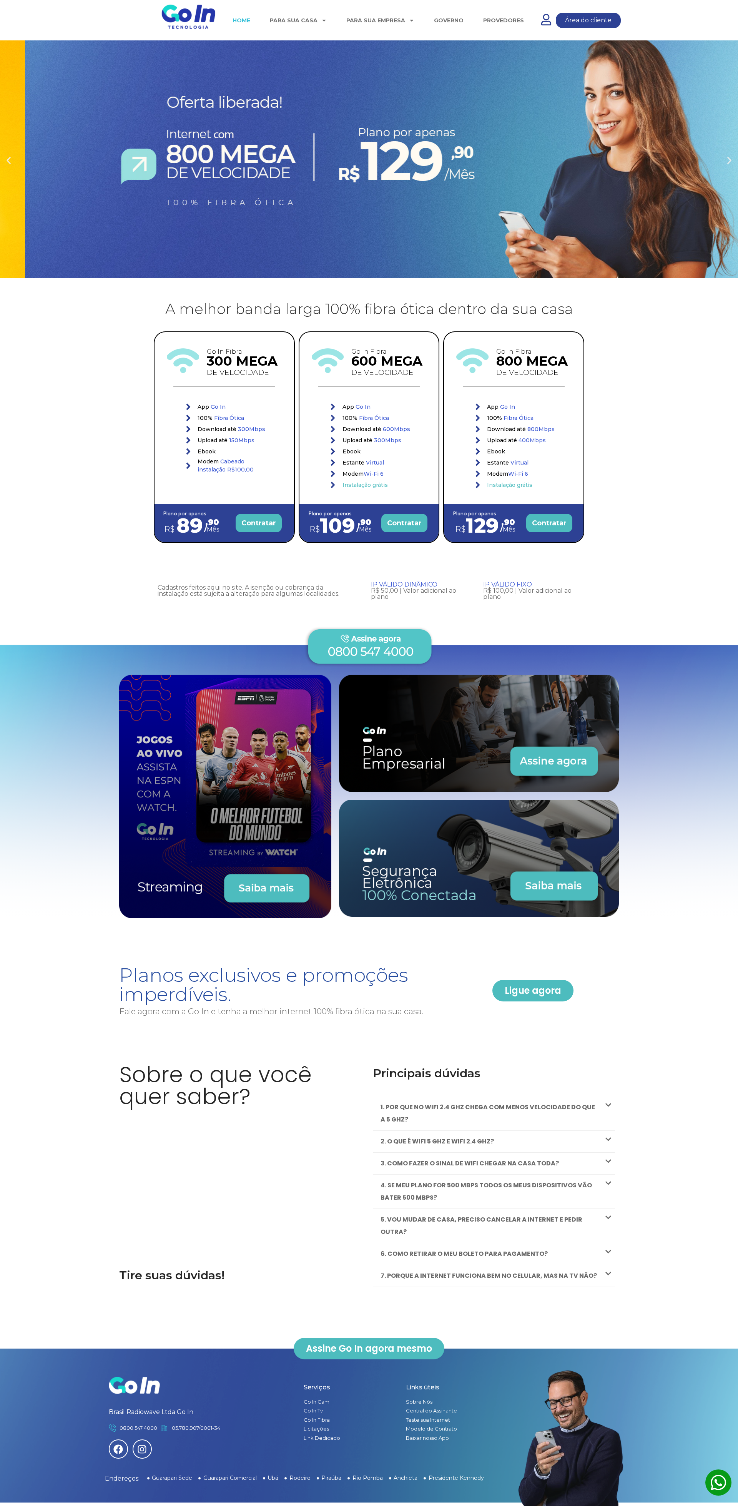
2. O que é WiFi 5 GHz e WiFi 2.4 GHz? (437, 1141)
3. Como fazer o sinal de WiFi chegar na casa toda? (470, 1163)
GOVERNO (449, 20)
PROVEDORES (503, 20)
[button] (8, 160)
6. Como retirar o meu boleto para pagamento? (464, 1253)
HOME (241, 20)
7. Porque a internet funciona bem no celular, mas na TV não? (489, 1275)
